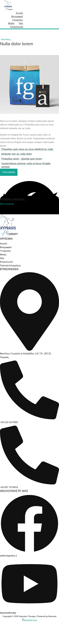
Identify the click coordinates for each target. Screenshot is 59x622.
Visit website (8, 172)
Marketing (5, 39)
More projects (7, 204)
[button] (29, 183)
